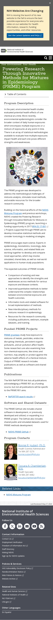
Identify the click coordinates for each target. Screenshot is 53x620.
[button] (46, 57)
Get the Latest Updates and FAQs (23, 35)
